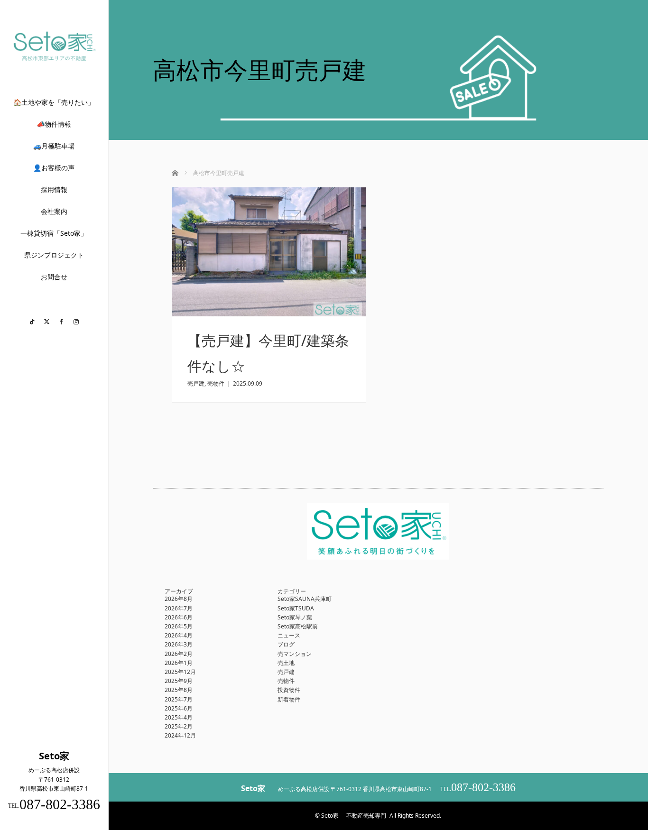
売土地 (286, 663)
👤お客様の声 (53, 167)
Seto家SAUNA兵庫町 (305, 599)
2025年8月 (179, 690)
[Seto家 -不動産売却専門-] (54, 59)
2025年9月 (179, 681)
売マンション (295, 654)
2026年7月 (179, 608)
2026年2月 (179, 654)
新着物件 (289, 699)
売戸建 (195, 383)
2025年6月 (179, 708)
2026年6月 (179, 617)
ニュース (289, 635)
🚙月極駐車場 (53, 145)
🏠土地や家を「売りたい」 (53, 102)
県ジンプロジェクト (54, 254)
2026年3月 (179, 644)
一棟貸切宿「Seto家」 (53, 233)
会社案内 (54, 211)
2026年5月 (179, 626)
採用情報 (54, 189)
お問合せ (54, 276)
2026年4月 (179, 635)
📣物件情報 (54, 124)
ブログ (286, 644)
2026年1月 (179, 663)
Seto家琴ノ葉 (295, 617)
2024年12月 (180, 735)
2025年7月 (179, 699)
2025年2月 (179, 726)
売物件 (215, 383)
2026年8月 (179, 599)
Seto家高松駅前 (298, 626)
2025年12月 (180, 672)
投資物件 (289, 690)
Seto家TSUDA (296, 608)
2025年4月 (179, 717)
